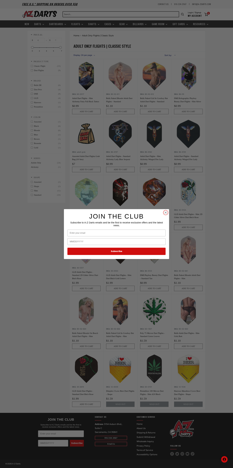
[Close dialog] (165, 212)
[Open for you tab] (224, 459)
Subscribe (116, 251)
